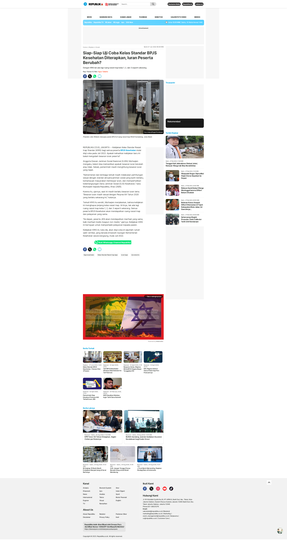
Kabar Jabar (125, 17)
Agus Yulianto (103, 72)
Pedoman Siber (121, 514)
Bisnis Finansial (121, 497)
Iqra (100, 491)
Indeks (197, 17)
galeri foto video (178, 17)
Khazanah (86, 491)
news (89, 17)
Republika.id (187, 4)
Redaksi (102, 514)
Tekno (101, 497)
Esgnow (86, 500)
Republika (88, 22)
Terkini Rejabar (172, 133)
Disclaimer (86, 517)
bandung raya (106, 17)
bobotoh (159, 17)
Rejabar (91, 47)
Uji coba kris (135, 255)
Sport (118, 494)
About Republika (89, 514)
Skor (117, 488)
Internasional (87, 497)
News (85, 494)
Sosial (98, 47)
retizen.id (199, 4)
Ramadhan (103, 504)
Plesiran (143, 17)
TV (84, 504)
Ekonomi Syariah (105, 488)
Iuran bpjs (124, 255)
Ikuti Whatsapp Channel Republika (115, 242)
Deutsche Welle (174, 4)
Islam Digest (120, 491)
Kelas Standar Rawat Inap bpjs (108, 255)
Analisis (102, 494)
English (118, 500)
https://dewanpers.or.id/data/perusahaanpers (101, 529)
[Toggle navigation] (85, 4)
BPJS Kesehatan (128, 150)
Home (85, 47)
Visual (101, 500)
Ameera (86, 488)
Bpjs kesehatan (89, 255)
